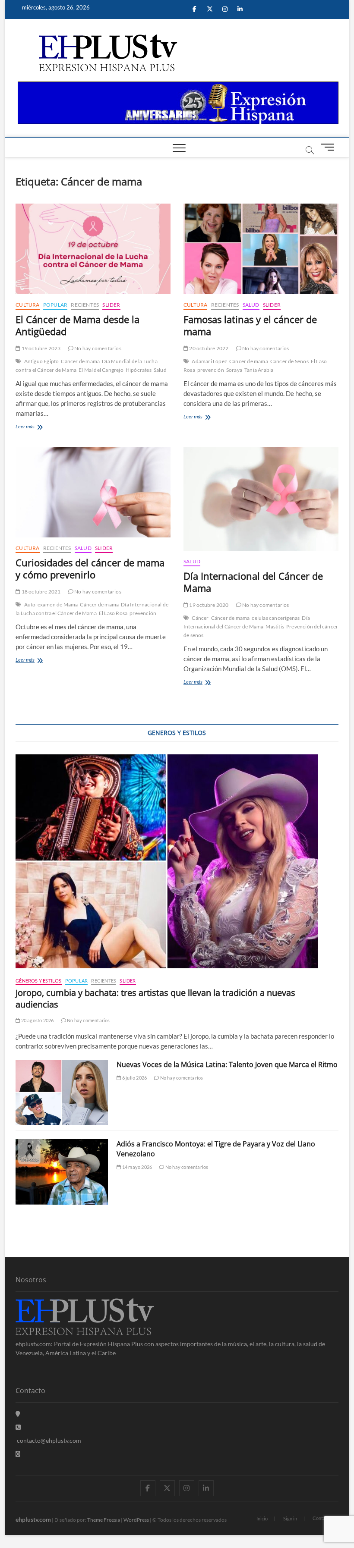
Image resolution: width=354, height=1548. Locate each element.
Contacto (322, 1518)
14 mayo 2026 (136, 1167)
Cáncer (200, 618)
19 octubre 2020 (208, 605)
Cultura (27, 304)
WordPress (136, 1520)
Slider (111, 304)
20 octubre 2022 (208, 348)
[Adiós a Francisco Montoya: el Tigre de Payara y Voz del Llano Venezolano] (62, 1172)
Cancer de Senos (289, 361)
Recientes (85, 304)
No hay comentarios (97, 348)
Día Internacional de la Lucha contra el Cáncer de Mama (92, 608)
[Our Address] (18, 1413)
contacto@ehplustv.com (49, 1440)
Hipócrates (139, 370)
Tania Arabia (258, 370)
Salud (160, 370)
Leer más (37, 427)
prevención (210, 370)
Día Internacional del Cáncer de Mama (253, 581)
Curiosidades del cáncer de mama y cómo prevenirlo (90, 568)
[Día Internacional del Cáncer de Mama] (260, 499)
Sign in (290, 1518)
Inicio (262, 1518)
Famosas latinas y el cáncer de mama (250, 325)
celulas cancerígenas (276, 618)
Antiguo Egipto (41, 361)
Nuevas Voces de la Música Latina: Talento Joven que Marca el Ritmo (227, 1064)
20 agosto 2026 (37, 1020)
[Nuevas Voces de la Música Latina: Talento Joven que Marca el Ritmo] (62, 1092)
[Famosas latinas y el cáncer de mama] (260, 249)
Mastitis (275, 626)
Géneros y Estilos (38, 980)
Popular (55, 304)
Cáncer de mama (80, 361)
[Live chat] (18, 1453)
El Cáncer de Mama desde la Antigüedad (77, 325)
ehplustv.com (33, 1519)
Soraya (234, 370)
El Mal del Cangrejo (101, 370)
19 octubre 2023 (40, 348)
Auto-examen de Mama (51, 604)
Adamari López (209, 361)
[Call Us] (18, 1427)
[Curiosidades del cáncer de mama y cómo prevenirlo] (93, 492)
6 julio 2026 (134, 1077)
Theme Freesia (103, 1520)
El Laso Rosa (113, 613)
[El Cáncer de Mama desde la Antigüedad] (93, 249)
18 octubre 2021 (40, 591)
